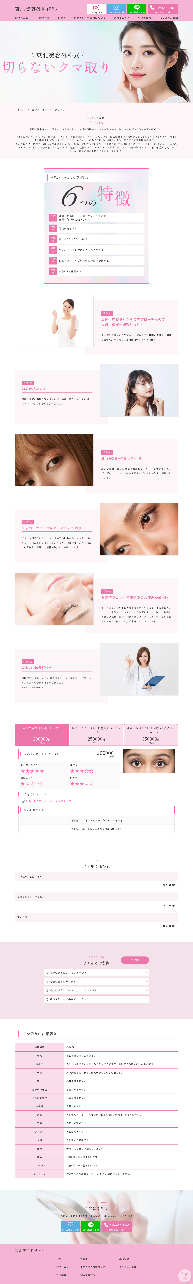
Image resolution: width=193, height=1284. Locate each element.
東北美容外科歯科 (30, 1250)
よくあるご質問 (128, 1266)
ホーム (21, 109)
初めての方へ (122, 17)
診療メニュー (23, 17)
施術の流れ (144, 17)
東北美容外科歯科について (90, 17)
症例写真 (44, 17)
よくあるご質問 (169, 17)
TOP (59, 1258)
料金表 (62, 17)
